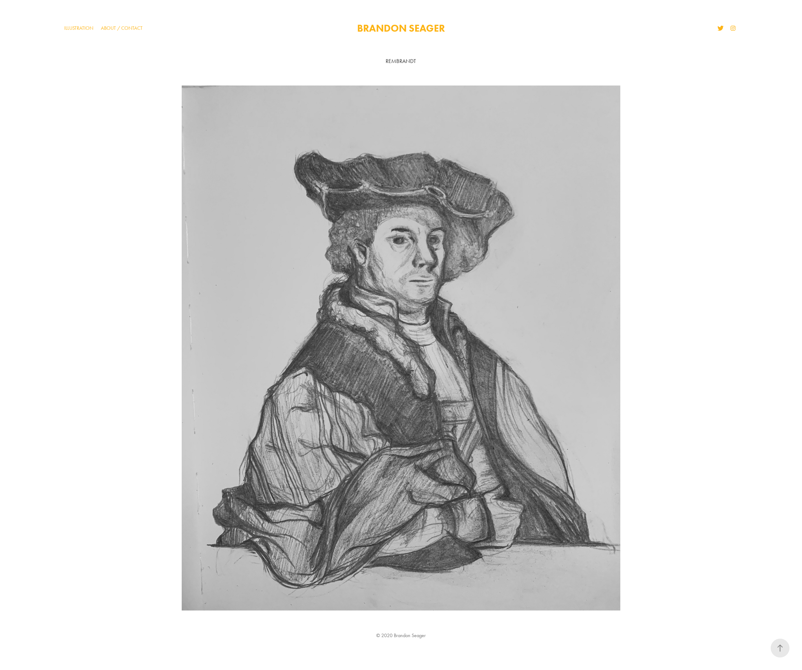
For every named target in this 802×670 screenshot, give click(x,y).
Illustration (78, 28)
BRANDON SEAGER (401, 28)
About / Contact (122, 28)
